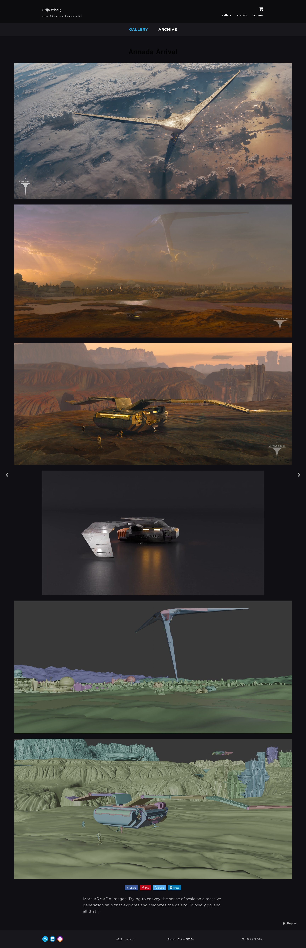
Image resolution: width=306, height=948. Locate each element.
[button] (290, 923)
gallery (227, 15)
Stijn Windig (52, 10)
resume (258, 15)
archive (242, 15)
